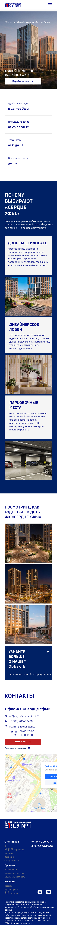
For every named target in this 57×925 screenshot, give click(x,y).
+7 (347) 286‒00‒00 (21, 721)
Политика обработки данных (19, 902)
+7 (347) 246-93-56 (42, 846)
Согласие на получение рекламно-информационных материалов (25, 904)
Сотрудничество (12, 860)
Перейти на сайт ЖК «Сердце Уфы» (30, 674)
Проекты (10, 22)
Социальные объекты (14, 877)
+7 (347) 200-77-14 (42, 841)
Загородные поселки (14, 873)
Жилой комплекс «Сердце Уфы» (33, 22)
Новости (8, 886)
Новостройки (10, 869)
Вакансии (9, 857)
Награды (8, 853)
